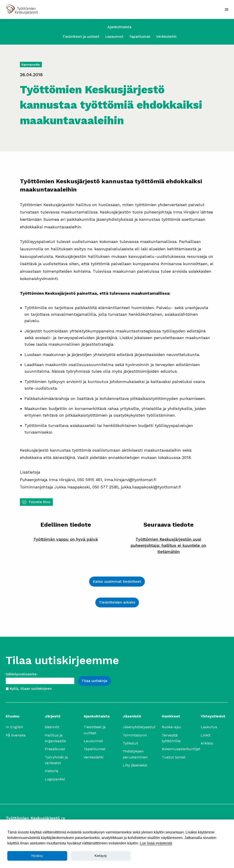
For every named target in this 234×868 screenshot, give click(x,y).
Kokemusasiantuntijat (181, 749)
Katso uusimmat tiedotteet (117, 581)
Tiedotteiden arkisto (117, 602)
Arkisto (207, 743)
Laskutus (209, 727)
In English (14, 727)
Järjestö (52, 716)
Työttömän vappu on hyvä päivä (65, 539)
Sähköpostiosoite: (21, 674)
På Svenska (16, 735)
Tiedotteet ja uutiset (80, 36)
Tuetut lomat (173, 757)
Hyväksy (37, 855)
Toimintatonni (135, 735)
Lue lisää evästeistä (156, 843)
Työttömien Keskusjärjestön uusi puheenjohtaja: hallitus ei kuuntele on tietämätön (168, 545)
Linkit (205, 735)
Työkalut (130, 743)
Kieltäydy (101, 855)
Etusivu (12, 716)
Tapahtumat (139, 36)
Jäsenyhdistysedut (139, 727)
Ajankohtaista (119, 27)
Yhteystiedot (213, 716)
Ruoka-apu (171, 727)
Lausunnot (114, 36)
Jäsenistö (132, 716)
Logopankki (55, 779)
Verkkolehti (166, 36)
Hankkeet (171, 716)
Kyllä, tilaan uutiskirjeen (31, 688)
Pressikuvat (55, 749)
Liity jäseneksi (135, 765)
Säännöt (52, 727)
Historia (51, 771)
